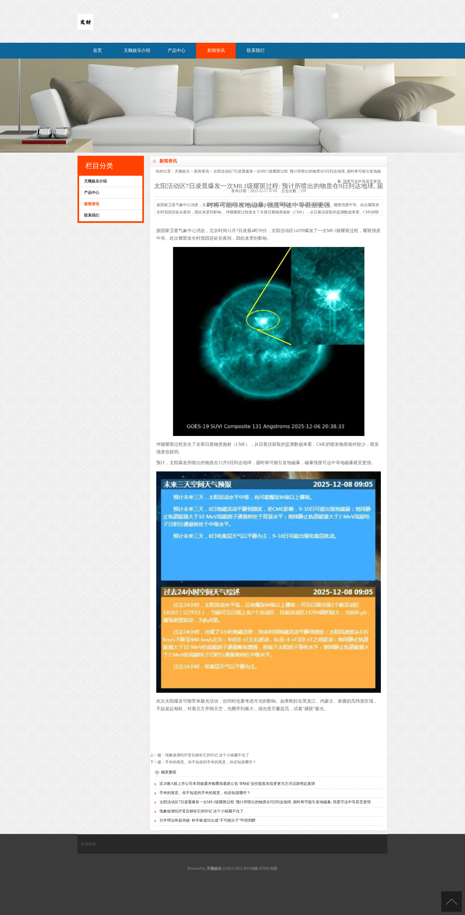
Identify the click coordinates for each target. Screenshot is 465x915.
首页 (97, 50)
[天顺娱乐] (85, 28)
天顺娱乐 (182, 171)
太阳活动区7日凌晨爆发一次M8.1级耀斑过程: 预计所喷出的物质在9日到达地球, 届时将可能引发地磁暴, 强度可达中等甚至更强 (265, 802)
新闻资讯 (216, 50)
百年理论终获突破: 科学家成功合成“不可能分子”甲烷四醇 (207, 820)
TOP (451, 901)
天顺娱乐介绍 (137, 50)
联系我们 (255, 50)
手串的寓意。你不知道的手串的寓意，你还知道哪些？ (210, 762)
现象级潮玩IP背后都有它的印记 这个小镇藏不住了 (207, 755)
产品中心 (176, 50)
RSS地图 (251, 868)
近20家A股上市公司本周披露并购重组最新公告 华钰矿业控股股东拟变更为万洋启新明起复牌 (237, 783)
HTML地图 (268, 868)
